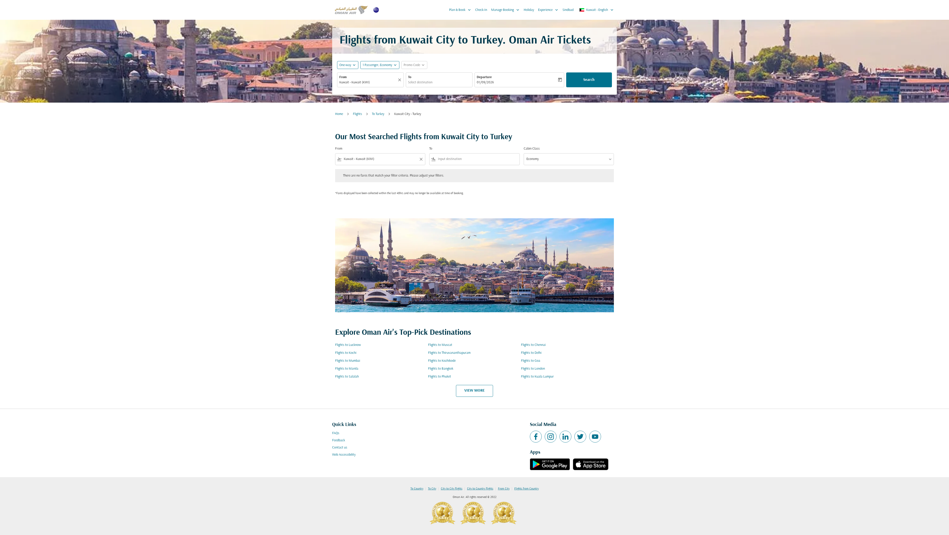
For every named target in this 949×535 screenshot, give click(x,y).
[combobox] (368, 82)
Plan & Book (460, 9)
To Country (416, 488)
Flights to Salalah (347, 377)
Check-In (481, 10)
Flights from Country (526, 488)
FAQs (335, 433)
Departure (484, 77)
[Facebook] (536, 437)
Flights (357, 114)
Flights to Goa (530, 361)
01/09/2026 (485, 82)
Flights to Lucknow (348, 345)
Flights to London (533, 369)
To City (432, 488)
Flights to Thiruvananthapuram (449, 353)
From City (504, 488)
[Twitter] (580, 437)
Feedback (338, 440)
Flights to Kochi (345, 353)
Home (339, 114)
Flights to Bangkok (440, 369)
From (343, 77)
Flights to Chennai (533, 345)
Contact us (339, 447)
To (409, 77)
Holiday (529, 10)
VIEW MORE (474, 391)
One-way (345, 65)
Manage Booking (505, 9)
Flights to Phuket (439, 377)
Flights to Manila (346, 369)
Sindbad (568, 10)
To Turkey (378, 114)
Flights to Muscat (440, 345)
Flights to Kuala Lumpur (537, 377)
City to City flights (451, 488)
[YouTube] (595, 437)
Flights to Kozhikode (442, 361)
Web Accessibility (344, 455)
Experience (548, 9)
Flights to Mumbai (347, 361)
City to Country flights (480, 488)
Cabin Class (532, 149)
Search (589, 80)
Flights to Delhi (531, 353)
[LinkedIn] (565, 437)
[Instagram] (551, 437)
